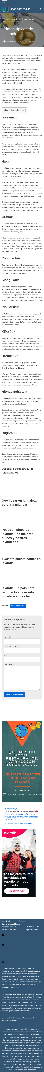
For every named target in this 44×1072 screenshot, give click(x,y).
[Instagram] (3, 962)
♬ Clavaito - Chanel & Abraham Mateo (18, 823)
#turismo (29, 814)
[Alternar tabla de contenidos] (22, 110)
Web (5, 655)
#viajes (7, 817)
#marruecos (10, 819)
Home (6, 19)
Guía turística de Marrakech (12, 924)
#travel (14, 814)
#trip (14, 817)
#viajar (21, 814)
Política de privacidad (9, 930)
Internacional (15, 19)
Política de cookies (33, 927)
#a (35, 814)
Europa (24, 19)
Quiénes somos (32, 930)
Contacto (22, 921)
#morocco (33, 817)
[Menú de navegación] (4, 2)
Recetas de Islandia (18, 605)
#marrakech (22, 817)
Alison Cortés (11, 41)
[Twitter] (3, 946)
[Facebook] (3, 936)
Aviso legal (6, 921)
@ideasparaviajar (10, 809)
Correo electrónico (11, 646)
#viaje (7, 814)
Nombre (7, 637)
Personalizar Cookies (9, 927)
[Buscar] (40, 9)
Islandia (31, 19)
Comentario (9, 665)
